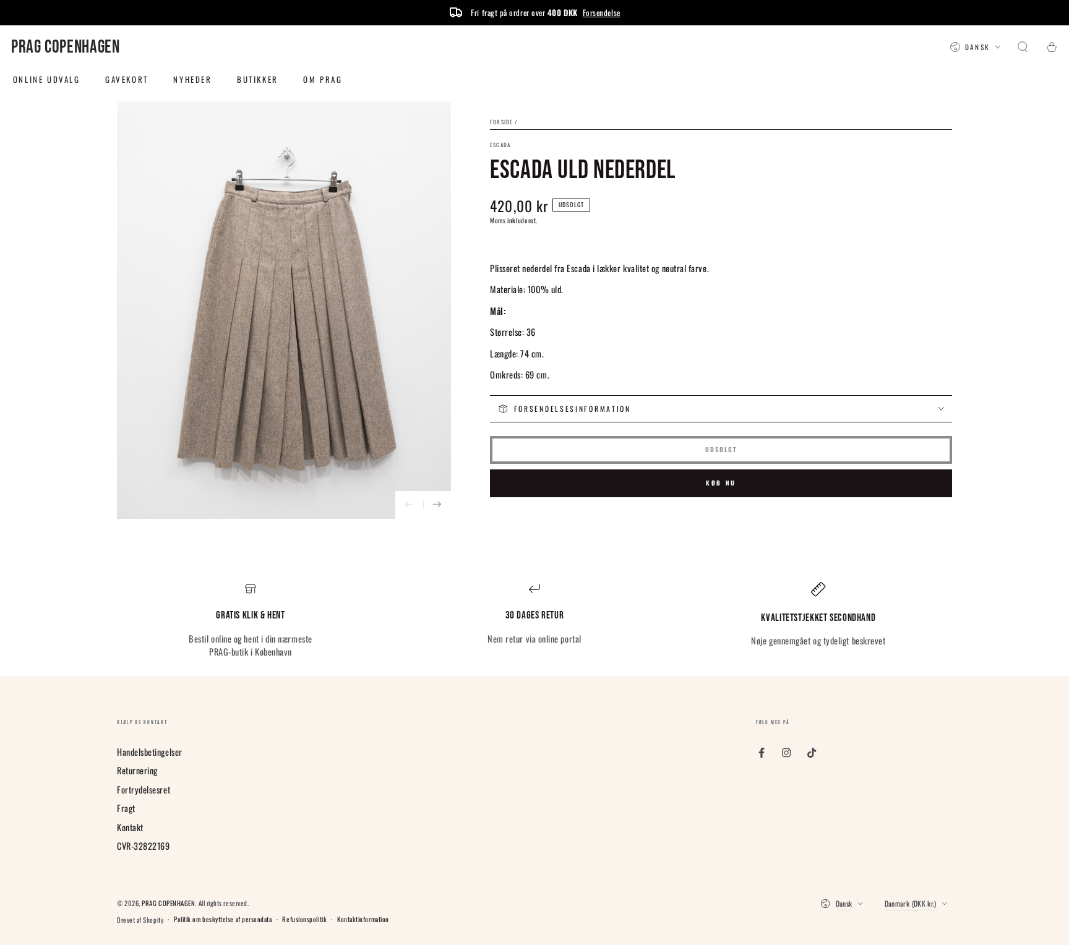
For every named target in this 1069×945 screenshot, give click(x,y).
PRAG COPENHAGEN (168, 903)
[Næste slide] (437, 505)
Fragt (126, 808)
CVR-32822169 (143, 845)
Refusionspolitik (304, 919)
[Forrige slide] (409, 505)
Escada (500, 145)
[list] (534, 620)
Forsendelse (601, 12)
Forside (501, 122)
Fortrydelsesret (143, 789)
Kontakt (130, 827)
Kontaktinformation (363, 919)
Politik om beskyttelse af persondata (223, 919)
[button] (1022, 47)
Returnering (137, 770)
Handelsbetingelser (149, 751)
